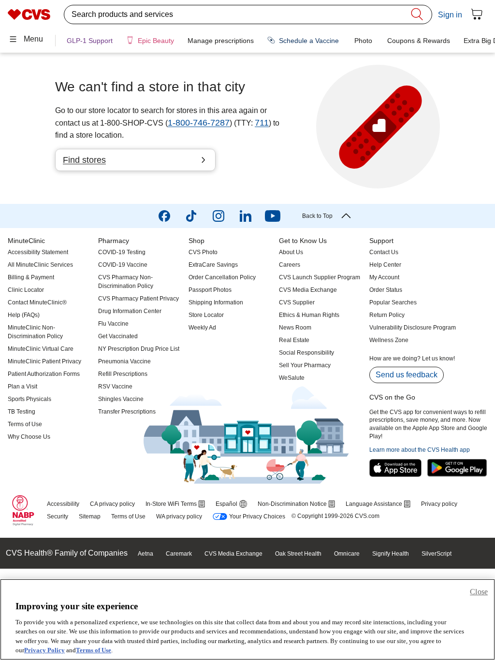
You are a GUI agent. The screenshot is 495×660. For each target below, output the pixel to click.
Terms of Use (93, 650)
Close (479, 592)
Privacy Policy (44, 650)
